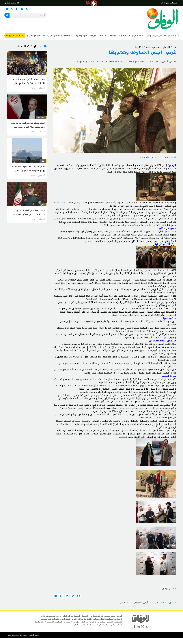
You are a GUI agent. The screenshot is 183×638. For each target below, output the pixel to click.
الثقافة (102, 35)
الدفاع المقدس (161, 603)
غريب (151, 603)
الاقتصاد (112, 35)
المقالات (68, 35)
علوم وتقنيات (80, 35)
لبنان (171, 603)
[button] (78, 596)
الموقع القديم (34, 35)
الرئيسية (157, 35)
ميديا (49, 35)
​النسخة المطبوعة (14, 35)
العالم (124, 35)
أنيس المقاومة (141, 603)
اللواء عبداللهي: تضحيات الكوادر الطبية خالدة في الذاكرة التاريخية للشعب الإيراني (29, 214)
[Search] (7, 15)
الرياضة (93, 35)
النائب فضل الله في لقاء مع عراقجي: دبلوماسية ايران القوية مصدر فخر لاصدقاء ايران (28, 127)
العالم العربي (138, 35)
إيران (149, 35)
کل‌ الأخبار (172, 35)
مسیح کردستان (127, 603)
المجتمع (58, 35)
